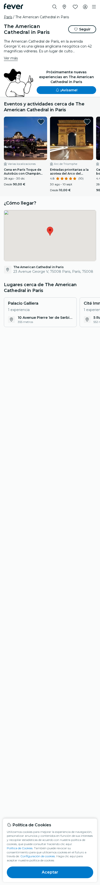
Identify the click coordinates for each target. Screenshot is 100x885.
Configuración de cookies (37, 856)
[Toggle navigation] (94, 7)
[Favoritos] (75, 6)
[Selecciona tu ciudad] (64, 7)
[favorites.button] (41, 122)
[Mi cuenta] (85, 7)
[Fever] (13, 6)
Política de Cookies (20, 848)
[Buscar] (54, 7)
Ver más (11, 58)
